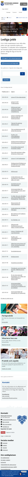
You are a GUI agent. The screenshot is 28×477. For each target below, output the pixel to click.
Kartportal (3, 462)
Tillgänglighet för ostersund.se (8, 464)
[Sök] (22, 73)
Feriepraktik (5, 322)
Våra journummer (7, 424)
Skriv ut (9, 17)
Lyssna (4, 17)
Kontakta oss (6, 426)
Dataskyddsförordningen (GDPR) (9, 467)
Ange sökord (5, 9)
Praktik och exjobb (10, 361)
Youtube (15, 447)
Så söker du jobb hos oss (7, 298)
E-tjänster (15, 12)
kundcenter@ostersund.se (9, 398)
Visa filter (6, 79)
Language (8, 12)
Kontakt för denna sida (22, 17)
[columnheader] (5, 92)
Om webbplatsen (5, 457)
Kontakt (20, 12)
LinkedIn (15, 445)
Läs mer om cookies (9, 475)
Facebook (15, 443)
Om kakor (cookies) (5, 460)
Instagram (15, 450)
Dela (4, 19)
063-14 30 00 (5, 396)
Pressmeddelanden (5, 469)
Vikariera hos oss (9, 338)
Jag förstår (23, 471)
